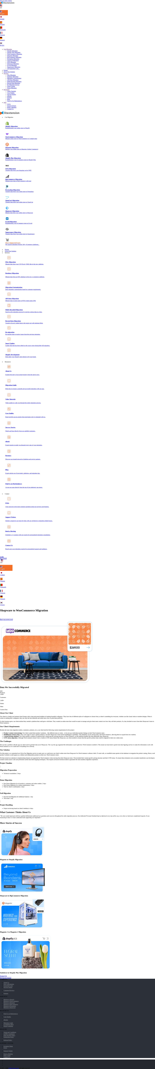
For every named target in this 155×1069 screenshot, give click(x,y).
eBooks (9, 96)
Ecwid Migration (12, 65)
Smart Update (11, 86)
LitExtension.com (14, 1068)
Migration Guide (8, 1023)
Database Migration (12, 76)
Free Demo (3, 558)
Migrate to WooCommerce (11, 1001)
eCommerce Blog (9, 1024)
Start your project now (6, 619)
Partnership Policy (9, 1037)
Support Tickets (11, 106)
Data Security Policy (9, 1035)
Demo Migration (12, 88)
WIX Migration (11, 62)
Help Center (7, 1055)
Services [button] (7, 253)
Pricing (6, 70)
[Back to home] (7, 3)
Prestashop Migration (13, 59)
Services (6, 73)
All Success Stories (5, 978)
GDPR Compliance (9, 1034)
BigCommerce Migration (14, 57)
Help (5, 102)
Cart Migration (8, 49)
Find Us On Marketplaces (14, 101)
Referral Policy (8, 1040)
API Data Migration (12, 80)
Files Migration (11, 75)
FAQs (9, 104)
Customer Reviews (9, 990)
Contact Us (10, 109)
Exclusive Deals (8, 1046)
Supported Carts (8, 986)
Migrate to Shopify (9, 999)
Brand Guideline (8, 1026)
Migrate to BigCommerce (11, 1004)
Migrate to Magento (9, 1003)
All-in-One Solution (9, 72)
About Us (6, 982)
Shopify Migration (12, 51)
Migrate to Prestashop (10, 1006)
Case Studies (10, 93)
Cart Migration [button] (9, 117)
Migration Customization (14, 78)
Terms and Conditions (10, 1032)
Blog (8, 99)
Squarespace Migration (13, 67)
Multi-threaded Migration (14, 81)
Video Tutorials (11, 91)
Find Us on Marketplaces (11, 1014)
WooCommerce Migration (14, 54)
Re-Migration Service (13, 85)
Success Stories (11, 94)
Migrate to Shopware (10, 1007)
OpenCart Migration (13, 60)
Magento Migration (12, 55)
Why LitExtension (9, 984)
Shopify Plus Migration (13, 52)
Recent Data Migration (13, 83)
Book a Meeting (11, 107)
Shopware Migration (13, 64)
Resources (6, 89)
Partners (9, 97)
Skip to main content (6, 1)
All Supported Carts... (13, 68)
